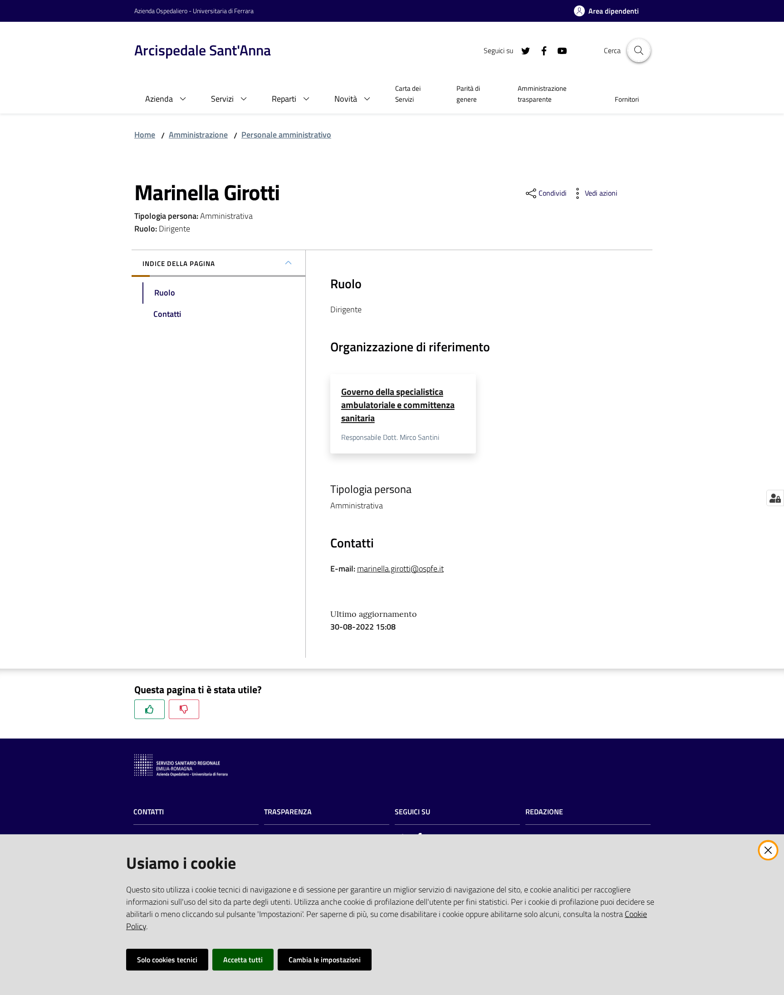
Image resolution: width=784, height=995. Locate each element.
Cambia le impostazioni (325, 959)
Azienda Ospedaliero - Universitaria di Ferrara (194, 10)
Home (144, 134)
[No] (184, 709)
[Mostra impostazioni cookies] (775, 498)
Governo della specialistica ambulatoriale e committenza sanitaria (398, 404)
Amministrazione (198, 134)
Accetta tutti (243, 959)
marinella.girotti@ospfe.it (400, 568)
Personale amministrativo (286, 134)
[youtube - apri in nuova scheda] (558, 49)
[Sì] (149, 709)
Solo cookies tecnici (167, 959)
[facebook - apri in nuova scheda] (540, 49)
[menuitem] (415, 94)
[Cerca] (639, 50)
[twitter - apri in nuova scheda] (522, 49)
